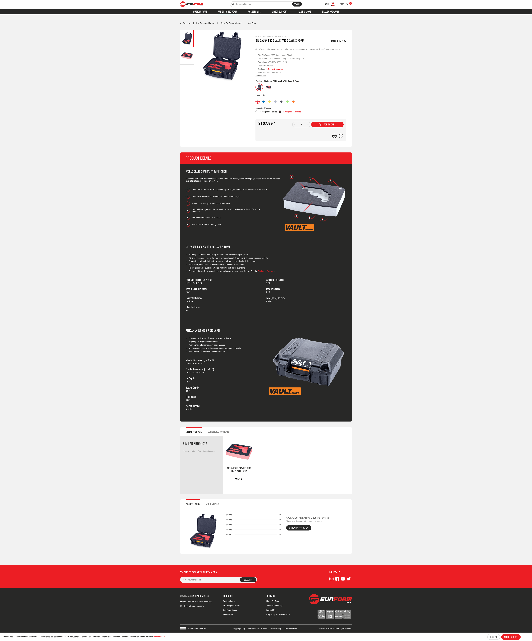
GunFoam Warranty (266, 271)
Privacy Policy (275, 629)
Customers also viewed (218, 431)
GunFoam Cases (230, 610)
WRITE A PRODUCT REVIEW (298, 527)
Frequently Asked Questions (278, 614)
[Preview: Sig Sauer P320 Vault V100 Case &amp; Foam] (187, 38)
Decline (493, 637)
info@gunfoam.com (195, 606)
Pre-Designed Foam (231, 606)
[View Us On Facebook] (337, 580)
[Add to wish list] (334, 136)
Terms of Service (290, 629)
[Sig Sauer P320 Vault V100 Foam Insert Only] (268, 87)
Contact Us (271, 610)
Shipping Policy (239, 629)
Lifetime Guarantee (275, 69)
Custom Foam (229, 601)
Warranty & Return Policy (258, 629)
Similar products (194, 431)
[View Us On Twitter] (349, 580)
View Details (260, 75)
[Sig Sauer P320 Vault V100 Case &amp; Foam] (259, 87)
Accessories (228, 614)
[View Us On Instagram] (331, 580)
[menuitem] (266, 4)
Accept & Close (511, 637)
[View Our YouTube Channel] (343, 580)
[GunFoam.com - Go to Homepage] (191, 4)
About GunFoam (273, 601)
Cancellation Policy (274, 606)
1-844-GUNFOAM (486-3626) (199, 601)
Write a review (212, 503)
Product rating (193, 503)
